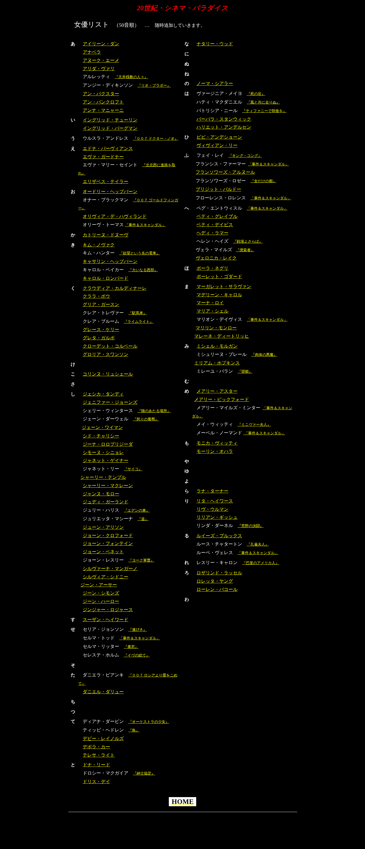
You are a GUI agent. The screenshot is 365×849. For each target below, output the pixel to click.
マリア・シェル (212, 311)
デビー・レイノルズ (103, 738)
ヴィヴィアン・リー (217, 145)
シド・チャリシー (101, 435)
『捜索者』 (245, 250)
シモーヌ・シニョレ (103, 452)
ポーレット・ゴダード (219, 276)
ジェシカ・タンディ (103, 394)
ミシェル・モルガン (217, 346)
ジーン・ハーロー (101, 601)
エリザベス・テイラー (105, 181)
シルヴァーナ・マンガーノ (110, 568)
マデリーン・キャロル (219, 294)
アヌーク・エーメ (101, 60)
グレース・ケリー (101, 329)
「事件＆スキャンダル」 (145, 225)
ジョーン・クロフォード (108, 535)
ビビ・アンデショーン (219, 137)
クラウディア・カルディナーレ (115, 288)
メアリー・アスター (217, 391)
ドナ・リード (96, 764)
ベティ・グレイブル (217, 216)
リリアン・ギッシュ (217, 517)
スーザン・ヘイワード (105, 619)
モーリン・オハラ (214, 451)
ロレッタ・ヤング (214, 581)
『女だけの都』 (263, 181)
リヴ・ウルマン (212, 509)
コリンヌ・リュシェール (108, 374)
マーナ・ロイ (210, 302)
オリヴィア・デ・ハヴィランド (115, 216)
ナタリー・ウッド (214, 43)
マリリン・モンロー (216, 327)
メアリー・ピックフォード (221, 399)
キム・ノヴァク (99, 244)
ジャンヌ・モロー (101, 493)
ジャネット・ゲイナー (105, 460)
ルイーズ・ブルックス (219, 535)
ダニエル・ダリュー (103, 691)
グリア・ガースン (101, 304)
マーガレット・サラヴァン (223, 286)
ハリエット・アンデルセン (223, 127)
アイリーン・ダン (101, 43)
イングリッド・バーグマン (110, 128)
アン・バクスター (101, 93)
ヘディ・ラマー (212, 232)
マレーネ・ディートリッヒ (221, 336)
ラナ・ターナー (212, 491)
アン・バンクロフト (103, 102)
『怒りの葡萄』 (146, 419)
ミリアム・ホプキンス (217, 362)
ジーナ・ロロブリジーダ (108, 444)
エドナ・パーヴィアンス (108, 148)
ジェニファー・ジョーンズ (110, 402)
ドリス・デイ (96, 781)
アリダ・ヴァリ (99, 68)
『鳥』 (133, 730)
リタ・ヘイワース (214, 501)
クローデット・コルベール (110, 346)
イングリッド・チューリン (110, 119)
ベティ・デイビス (214, 224)
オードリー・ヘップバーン (110, 191)
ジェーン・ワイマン (102, 427)
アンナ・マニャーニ (103, 110)
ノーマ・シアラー (214, 83)
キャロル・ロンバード (105, 278)
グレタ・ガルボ (99, 337)
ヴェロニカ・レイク (216, 258)
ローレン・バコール (217, 589)
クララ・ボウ (96, 296)
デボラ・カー (96, 746)
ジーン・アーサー (98, 584)
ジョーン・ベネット (103, 551)
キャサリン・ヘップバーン (110, 261)
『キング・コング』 (245, 155)
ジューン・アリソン (103, 527)
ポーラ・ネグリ (212, 268)
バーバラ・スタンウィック (223, 119)
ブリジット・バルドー (218, 189)
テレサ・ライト (99, 755)
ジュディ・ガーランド (105, 501)
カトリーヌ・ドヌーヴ (105, 234)
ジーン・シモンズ (101, 593)
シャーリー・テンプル (103, 477)
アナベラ (92, 52)
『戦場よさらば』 (248, 241)
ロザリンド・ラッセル (219, 572)
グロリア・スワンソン (105, 354)
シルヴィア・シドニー (105, 576)
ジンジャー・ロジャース (108, 609)
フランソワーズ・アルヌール (225, 172)
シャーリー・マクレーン (108, 485)
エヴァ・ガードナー (103, 156)
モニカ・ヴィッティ (217, 443)
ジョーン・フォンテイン (108, 543)
